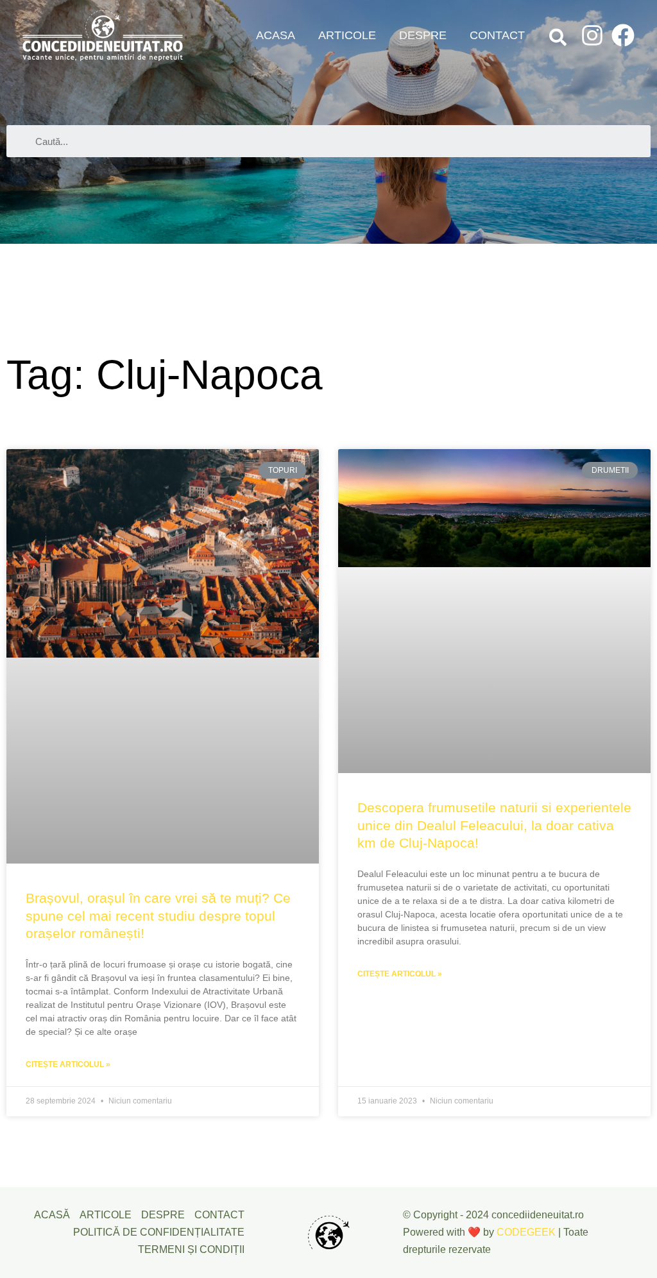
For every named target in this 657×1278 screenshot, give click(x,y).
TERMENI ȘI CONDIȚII (191, 1249)
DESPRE (423, 35)
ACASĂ (52, 1214)
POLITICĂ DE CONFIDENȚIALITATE (158, 1232)
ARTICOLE (347, 35)
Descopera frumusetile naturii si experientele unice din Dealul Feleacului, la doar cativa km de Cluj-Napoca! (494, 825)
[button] (558, 40)
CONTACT (497, 35)
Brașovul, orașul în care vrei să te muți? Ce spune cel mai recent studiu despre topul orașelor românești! (158, 915)
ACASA (275, 35)
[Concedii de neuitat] (102, 35)
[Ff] (623, 35)
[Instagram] (592, 35)
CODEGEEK (526, 1232)
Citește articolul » (68, 1064)
